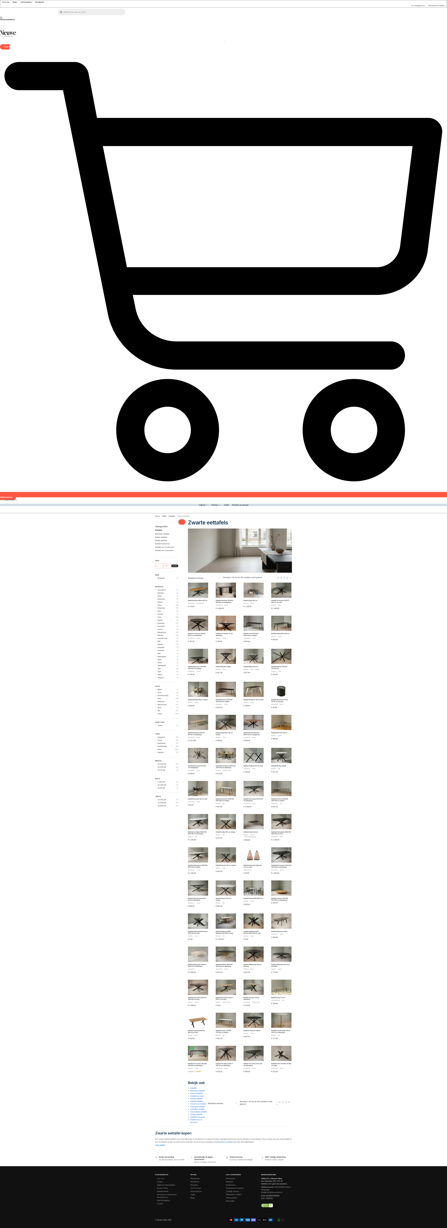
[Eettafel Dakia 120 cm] (254, 334)
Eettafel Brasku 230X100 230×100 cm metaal (224, 214)
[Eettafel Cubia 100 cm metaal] (226, 334)
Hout (159, 130)
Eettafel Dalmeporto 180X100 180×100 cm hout (281, 346)
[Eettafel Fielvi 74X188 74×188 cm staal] (281, 566)
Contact (160, 700)
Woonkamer (231, 697)
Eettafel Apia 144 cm (250, 113)
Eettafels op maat (198, 609)
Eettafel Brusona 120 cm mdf (197, 312)
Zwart (160, 227)
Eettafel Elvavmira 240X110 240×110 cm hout (197, 511)
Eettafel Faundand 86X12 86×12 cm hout (196, 544)
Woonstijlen (231, 719)
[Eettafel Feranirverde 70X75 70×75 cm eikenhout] (281, 533)
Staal (160, 172)
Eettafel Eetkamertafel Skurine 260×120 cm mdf (252, 445)
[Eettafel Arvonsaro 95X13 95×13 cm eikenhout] (198, 136)
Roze (159, 220)
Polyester (161, 160)
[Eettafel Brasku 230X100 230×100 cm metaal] (226, 202)
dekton (160, 115)
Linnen (160, 142)
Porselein (161, 163)
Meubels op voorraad (242, 16)
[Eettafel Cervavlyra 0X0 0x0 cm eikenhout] (254, 301)
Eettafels (173, 29)
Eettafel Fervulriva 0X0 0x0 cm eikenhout (253, 577)
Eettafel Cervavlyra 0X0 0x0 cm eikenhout (253, 313)
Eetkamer (230, 700)
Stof (159, 181)
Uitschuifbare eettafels (196, 628)
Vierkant (161, 265)
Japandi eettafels (198, 614)
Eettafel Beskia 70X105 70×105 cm (279, 180)
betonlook (162, 112)
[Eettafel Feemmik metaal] (254, 533)
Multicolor (161, 214)
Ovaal (160, 253)
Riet (159, 166)
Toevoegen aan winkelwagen (198, 125)
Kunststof (161, 139)
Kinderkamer (231, 703)
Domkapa (161, 91)
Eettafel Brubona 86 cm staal (253, 279)
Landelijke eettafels (198, 625)
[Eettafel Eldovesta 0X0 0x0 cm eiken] (281, 467)
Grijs (159, 211)
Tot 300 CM (162, 319)
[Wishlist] (204, 99)
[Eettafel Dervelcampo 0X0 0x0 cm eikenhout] (198, 401)
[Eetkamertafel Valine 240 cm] (198, 103)
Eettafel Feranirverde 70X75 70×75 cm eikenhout (280, 544)
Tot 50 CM (162, 283)
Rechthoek (162, 256)
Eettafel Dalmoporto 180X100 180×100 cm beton (198, 379)
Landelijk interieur (233, 709)
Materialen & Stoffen (235, 713)
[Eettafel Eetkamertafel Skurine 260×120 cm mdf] (254, 434)
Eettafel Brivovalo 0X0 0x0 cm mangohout (197, 280)
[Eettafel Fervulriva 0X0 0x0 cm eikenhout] (254, 566)
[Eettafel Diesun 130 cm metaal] (226, 401)
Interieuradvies (196, 709)
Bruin (160, 205)
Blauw (160, 202)
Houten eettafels (197, 611)
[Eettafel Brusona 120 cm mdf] (198, 301)
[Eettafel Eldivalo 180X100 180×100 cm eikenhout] (226, 467)
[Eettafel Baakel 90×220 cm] (281, 136)
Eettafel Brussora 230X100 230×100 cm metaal (225, 313)
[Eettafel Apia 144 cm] (254, 103)
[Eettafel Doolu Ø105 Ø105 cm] (254, 401)
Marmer (161, 148)
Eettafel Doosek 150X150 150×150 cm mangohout (279, 412)
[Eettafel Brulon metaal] (281, 268)
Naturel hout (163, 217)
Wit (159, 224)
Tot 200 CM (162, 280)
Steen (160, 175)
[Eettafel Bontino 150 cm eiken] (198, 202)
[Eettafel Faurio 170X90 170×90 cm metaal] (226, 533)
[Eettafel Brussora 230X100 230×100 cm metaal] (226, 301)
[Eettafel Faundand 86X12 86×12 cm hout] (198, 533)
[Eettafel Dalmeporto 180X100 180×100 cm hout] (281, 334)
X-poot (160, 238)
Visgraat (161, 191)
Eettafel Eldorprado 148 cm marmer (253, 478)
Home (157, 29)
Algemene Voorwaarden (167, 703)
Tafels (164, 29)
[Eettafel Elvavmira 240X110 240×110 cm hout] (198, 500)
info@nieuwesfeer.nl (274, 711)
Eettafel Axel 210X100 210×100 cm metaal (251, 147)
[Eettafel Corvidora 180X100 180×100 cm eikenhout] (198, 334)
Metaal (160, 157)
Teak (160, 184)
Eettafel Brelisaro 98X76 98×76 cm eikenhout (196, 247)
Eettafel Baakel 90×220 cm (280, 146)
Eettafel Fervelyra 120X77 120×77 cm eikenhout (224, 577)
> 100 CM (161, 295)
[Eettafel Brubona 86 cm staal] (254, 268)
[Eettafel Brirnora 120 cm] (281, 235)
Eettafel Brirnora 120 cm (279, 246)
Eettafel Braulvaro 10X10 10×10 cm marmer (279, 214)
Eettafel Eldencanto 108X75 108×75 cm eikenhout (197, 478)
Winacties (194, 703)
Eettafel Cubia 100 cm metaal (225, 345)
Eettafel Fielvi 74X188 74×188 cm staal (281, 577)
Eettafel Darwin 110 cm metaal (226, 378)
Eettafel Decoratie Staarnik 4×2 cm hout (253, 379)
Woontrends (195, 697)
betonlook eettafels (261, 660)
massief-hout (163, 151)
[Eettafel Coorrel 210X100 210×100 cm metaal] (281, 301)
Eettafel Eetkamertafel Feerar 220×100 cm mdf (198, 445)
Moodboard (195, 700)
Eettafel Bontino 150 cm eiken (198, 213)
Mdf (159, 154)
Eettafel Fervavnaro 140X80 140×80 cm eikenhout (197, 577)
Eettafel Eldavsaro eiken (279, 444)
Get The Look (196, 706)
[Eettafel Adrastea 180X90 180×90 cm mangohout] (226, 103)
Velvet (160, 188)
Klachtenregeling (164, 718)
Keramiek (161, 136)
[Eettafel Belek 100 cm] (254, 169)
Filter (174, 79)
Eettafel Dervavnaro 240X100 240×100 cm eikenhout (281, 379)
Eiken (160, 118)
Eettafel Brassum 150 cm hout (254, 213)
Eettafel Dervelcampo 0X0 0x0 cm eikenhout (197, 412)
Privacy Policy (162, 706)
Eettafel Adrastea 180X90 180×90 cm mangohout (224, 114)
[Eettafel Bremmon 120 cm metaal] (226, 235)
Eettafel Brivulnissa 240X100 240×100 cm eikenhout (225, 280)
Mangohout (162, 145)
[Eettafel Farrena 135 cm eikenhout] (254, 500)
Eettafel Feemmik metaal (252, 544)
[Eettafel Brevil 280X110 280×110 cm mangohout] (254, 235)
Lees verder (160, 663)
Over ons (161, 697)
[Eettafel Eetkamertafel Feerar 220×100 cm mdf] (198, 434)
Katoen (160, 133)
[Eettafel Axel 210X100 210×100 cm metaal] (254, 136)
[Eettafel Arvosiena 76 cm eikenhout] (226, 136)
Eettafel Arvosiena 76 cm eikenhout (224, 147)
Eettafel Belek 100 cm (251, 180)
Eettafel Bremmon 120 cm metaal (224, 247)
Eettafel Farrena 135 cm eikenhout (251, 511)
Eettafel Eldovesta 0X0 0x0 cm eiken (280, 478)
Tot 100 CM (162, 277)
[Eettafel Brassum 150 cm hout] (254, 202)
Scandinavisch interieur (236, 706)
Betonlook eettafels (199, 604)
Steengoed (162, 178)
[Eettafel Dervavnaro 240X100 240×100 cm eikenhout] (281, 368)
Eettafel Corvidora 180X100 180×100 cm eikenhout (197, 346)
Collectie (200, 16)
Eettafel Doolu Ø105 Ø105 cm (253, 411)
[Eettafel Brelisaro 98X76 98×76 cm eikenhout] (198, 235)
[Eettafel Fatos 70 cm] (281, 500)
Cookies (160, 722)
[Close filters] (181, 35)
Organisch (162, 250)
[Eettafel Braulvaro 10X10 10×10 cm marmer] (281, 202)
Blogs (192, 716)
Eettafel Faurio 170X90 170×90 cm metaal (223, 544)
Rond (160, 262)
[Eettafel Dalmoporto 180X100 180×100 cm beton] (198, 368)
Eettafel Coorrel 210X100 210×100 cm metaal (279, 313)
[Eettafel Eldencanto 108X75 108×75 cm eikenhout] (198, 467)
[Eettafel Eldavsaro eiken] (281, 434)
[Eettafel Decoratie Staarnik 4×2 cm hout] (254, 368)
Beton (160, 109)
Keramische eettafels (195, 618)
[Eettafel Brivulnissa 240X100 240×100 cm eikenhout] (226, 268)
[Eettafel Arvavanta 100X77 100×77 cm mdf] (281, 103)
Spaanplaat (162, 169)
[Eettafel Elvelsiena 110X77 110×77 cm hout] (226, 500)
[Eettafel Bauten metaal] (226, 169)
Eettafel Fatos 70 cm (278, 510)
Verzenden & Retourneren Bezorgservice (168, 714)
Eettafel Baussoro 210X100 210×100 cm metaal (197, 180)
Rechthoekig (163, 259)
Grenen (161, 127)
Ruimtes (213, 16)
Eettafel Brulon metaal (278, 279)
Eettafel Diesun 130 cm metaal (223, 412)
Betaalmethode (164, 709)
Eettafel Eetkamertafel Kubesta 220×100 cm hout (224, 445)
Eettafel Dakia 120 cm (251, 345)
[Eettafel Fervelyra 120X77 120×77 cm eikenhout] (226, 566)
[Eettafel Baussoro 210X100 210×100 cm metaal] (198, 169)
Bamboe (161, 106)
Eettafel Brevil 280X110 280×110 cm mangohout (252, 247)
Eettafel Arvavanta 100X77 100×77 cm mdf (280, 114)
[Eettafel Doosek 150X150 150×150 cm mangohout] (281, 401)
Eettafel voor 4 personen (165, 63)
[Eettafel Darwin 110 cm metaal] (226, 368)
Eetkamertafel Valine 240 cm (197, 113)
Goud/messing (164, 208)
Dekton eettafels (197, 606)
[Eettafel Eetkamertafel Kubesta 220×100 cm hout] (226, 434)
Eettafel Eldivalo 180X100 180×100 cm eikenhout (224, 478)
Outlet (226, 16)
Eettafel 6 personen (199, 635)
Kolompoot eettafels (199, 622)
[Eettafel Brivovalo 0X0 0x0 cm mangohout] (198, 268)
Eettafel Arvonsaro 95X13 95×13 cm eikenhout (196, 147)
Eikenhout (161, 121)
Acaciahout (162, 103)
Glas (159, 124)
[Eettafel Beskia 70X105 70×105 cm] (281, 169)
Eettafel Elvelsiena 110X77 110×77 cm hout (224, 511)
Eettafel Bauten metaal (223, 180)
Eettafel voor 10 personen (197, 639)
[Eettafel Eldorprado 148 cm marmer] (254, 467)
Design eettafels (197, 632)
